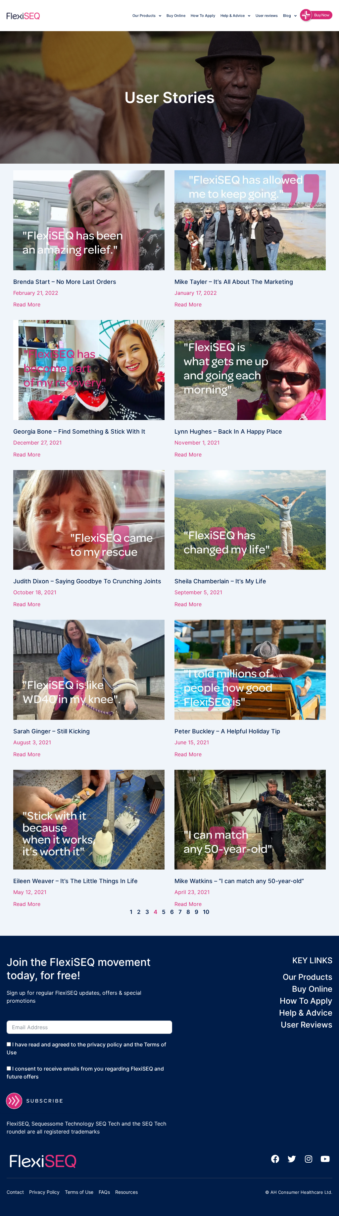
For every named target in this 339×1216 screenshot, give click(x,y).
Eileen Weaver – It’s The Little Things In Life (75, 880)
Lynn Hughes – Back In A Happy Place (228, 431)
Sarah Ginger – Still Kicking (51, 731)
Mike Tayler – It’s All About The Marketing (233, 281)
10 (206, 912)
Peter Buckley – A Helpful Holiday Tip (227, 731)
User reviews (267, 15)
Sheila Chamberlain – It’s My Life (220, 581)
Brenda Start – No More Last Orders (64, 281)
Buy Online (176, 15)
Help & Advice (232, 15)
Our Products (144, 15)
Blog (287, 15)
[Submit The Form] (38, 1101)
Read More (26, 304)
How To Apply (203, 15)
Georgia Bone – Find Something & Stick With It (79, 431)
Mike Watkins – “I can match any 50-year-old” (239, 880)
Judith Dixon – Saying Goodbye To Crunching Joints (87, 581)
